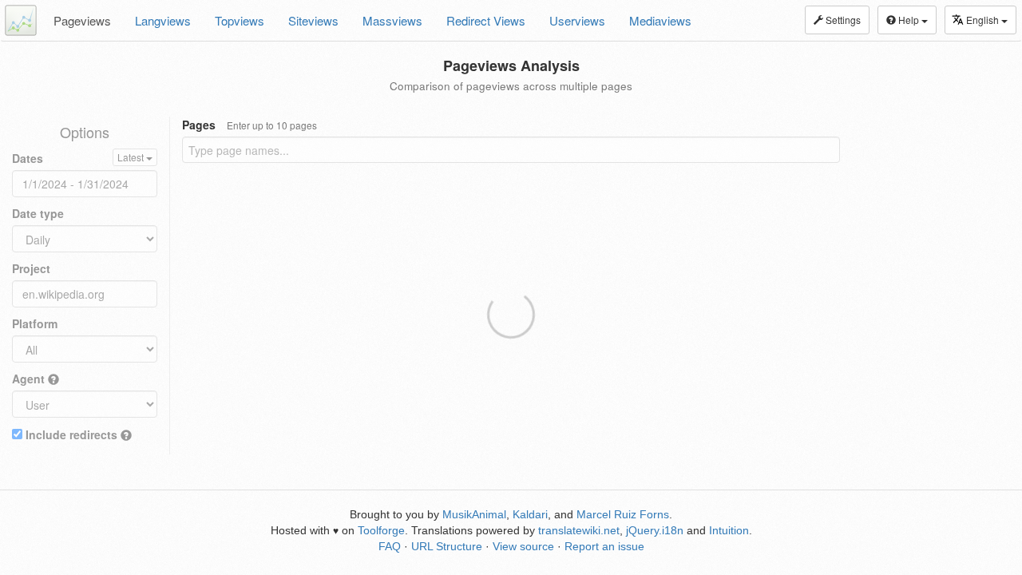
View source (523, 546)
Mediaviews (660, 20)
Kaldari (530, 514)
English (983, 19)
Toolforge (381, 530)
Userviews (577, 20)
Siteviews (313, 20)
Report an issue (604, 546)
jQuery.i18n (654, 530)
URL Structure (446, 546)
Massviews (392, 20)
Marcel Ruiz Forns (622, 514)
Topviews (239, 20)
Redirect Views (485, 20)
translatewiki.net (579, 530)
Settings (842, 19)
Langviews (163, 20)
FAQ (389, 546)
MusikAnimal (474, 514)
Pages (249, 125)
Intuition (729, 530)
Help (908, 19)
